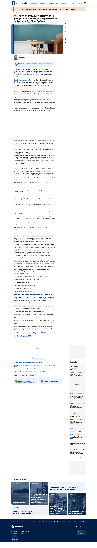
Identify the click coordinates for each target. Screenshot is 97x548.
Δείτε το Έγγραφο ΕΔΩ (23, 336)
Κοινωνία (80, 3)
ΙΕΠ (26, 375)
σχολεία (22, 375)
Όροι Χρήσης (14, 531)
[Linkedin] (65, 31)
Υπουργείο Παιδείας (53, 3)
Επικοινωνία (14, 533)
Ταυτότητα (23, 533)
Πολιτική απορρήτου (25, 531)
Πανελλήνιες (64, 3)
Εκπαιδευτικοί (32, 375)
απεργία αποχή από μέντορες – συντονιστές (30, 247)
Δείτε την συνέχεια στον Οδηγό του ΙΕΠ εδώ (30, 333)
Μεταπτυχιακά (82, 521)
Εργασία (72, 3)
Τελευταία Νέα (34, 3)
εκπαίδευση (19, 479)
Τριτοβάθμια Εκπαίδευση (72, 521)
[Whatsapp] (65, 39)
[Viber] (65, 35)
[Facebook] (65, 23)
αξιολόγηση (16, 375)
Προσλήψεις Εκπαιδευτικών (60, 521)
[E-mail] (65, 43)
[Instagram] (80, 526)
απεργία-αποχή (35, 148)
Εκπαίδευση (42, 3)
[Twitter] (65, 27)
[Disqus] (38, 403)
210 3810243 (80, 533)
